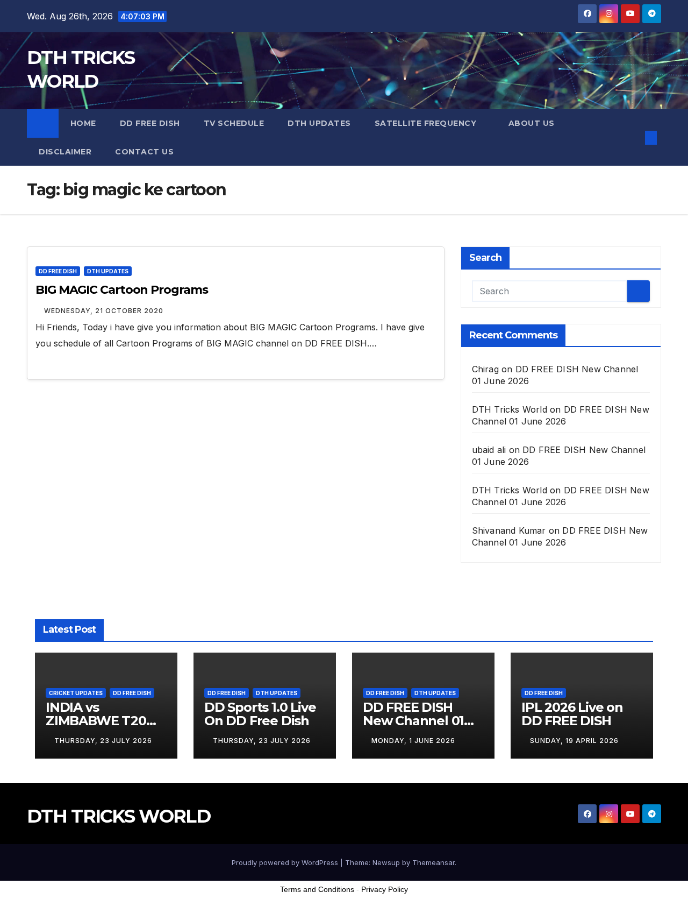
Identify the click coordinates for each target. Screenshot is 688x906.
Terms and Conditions (317, 889)
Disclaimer (65, 152)
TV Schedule (234, 123)
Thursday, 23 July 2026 (103, 741)
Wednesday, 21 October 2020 (103, 311)
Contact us (144, 152)
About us (531, 123)
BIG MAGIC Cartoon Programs (121, 289)
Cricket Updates (76, 693)
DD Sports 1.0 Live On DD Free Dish (260, 713)
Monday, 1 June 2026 (413, 741)
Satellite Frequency (427, 123)
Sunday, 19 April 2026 (574, 741)
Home (83, 123)
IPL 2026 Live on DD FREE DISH (572, 713)
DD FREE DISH (150, 123)
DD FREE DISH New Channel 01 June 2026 (413, 720)
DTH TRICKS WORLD (118, 816)
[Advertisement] (344, 878)
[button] (633, 137)
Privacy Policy (384, 889)
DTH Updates (319, 123)
